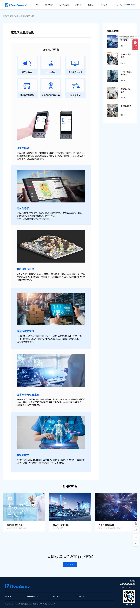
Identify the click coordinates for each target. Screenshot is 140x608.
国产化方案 (8, 597)
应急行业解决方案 (28, 16)
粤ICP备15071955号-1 (49, 604)
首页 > (12, 16)
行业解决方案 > (18, 16)
